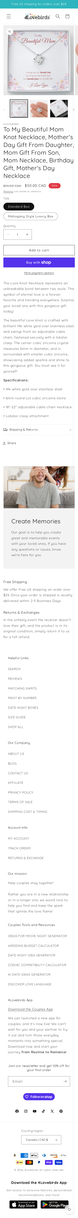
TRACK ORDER (19, 848)
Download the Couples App (30, 1009)
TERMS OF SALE (20, 802)
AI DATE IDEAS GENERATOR (29, 974)
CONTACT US (18, 773)
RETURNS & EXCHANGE (26, 858)
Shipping (8, 191)
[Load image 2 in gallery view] (39, 108)
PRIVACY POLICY (20, 792)
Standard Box (19, 206)
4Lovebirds (31, 1169)
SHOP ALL (15, 727)
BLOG (12, 763)
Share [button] (11, 443)
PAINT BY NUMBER (22, 698)
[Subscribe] (65, 1081)
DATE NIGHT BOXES (23, 708)
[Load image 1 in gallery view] (19, 108)
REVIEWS (15, 679)
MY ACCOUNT (18, 838)
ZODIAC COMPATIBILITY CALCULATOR (37, 965)
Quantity (9, 226)
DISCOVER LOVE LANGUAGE (30, 984)
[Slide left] (4, 109)
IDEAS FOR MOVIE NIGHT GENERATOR (37, 936)
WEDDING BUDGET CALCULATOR (33, 946)
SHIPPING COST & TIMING (27, 812)
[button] (9, 16)
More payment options (39, 272)
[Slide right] (73, 109)
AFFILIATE (15, 783)
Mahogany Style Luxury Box (30, 216)
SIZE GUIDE (17, 717)
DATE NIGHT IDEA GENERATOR (31, 955)
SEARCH (14, 669)
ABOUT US (16, 754)
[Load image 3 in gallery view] (59, 108)
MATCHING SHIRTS (22, 688)
